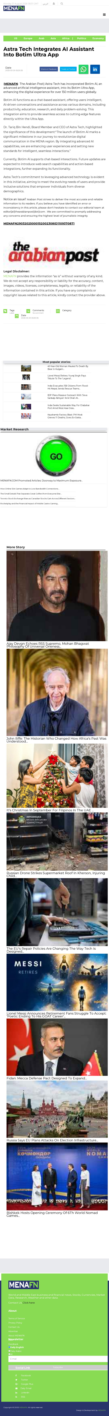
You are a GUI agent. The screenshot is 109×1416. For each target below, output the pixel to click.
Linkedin (24, 1392)
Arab (41, 38)
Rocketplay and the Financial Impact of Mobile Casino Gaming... (29, 503)
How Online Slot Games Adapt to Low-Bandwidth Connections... (29, 489)
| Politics (80, 38)
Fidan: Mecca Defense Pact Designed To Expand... (47, 1078)
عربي (46, 3)
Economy (98, 38)
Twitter (24, 1380)
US (11, 38)
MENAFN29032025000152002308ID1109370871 (39, 223)
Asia (53, 38)
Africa (65, 38)
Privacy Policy (15, 1323)
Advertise (13, 1331)
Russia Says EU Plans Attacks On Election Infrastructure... (52, 1140)
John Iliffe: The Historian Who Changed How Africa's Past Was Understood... (56, 740)
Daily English (17, 1347)
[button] (54, 3)
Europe (27, 38)
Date (8, 67)
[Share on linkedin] (95, 69)
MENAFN (11, 84)
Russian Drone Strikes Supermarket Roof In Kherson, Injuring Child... (56, 874)
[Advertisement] (55, 25)
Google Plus (26, 1384)
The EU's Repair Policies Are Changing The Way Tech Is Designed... (51, 950)
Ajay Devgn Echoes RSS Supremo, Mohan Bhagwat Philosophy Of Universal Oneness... (48, 645)
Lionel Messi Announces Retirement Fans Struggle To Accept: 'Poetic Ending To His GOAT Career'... (56, 1014)
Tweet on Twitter (68, 69)
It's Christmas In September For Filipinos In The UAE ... (50, 810)
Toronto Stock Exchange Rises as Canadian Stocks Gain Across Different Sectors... (38, 498)
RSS (22, 1397)
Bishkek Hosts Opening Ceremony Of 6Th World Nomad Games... (52, 1214)
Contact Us (13, 1327)
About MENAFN (16, 1335)
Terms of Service (16, 1318)
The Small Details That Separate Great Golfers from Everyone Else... (31, 494)
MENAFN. (24, 1407)
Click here (29, 1302)
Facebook (25, 1375)
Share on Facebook (48, 69)
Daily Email (25, 1388)
